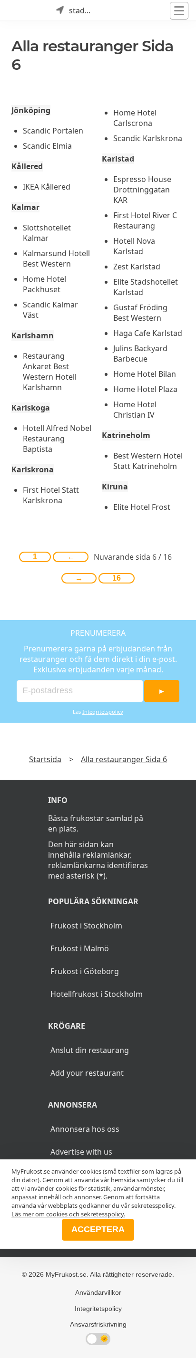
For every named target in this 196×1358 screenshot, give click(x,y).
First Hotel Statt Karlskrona (51, 495)
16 (116, 578)
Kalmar (25, 207)
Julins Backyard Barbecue (140, 353)
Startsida (45, 759)
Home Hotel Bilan (144, 374)
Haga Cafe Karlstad (147, 333)
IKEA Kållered (46, 187)
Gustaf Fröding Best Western (140, 312)
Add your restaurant (87, 1073)
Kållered (27, 166)
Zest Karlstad (136, 266)
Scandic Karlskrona (147, 138)
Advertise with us (81, 1152)
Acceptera (98, 1229)
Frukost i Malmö (79, 948)
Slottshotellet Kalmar (47, 232)
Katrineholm (126, 435)
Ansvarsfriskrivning (98, 1324)
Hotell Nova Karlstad (134, 246)
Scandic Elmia (47, 146)
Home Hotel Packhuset (44, 284)
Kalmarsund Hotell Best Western (56, 258)
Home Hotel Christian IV (135, 409)
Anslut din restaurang (89, 1050)
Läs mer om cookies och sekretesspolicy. (68, 1214)
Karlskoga (30, 407)
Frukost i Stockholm (86, 925)
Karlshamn (32, 335)
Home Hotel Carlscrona (135, 117)
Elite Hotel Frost (141, 507)
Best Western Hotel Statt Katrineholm (148, 460)
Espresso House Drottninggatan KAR (142, 189)
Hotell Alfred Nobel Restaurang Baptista (57, 438)
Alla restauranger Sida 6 (124, 759)
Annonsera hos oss (84, 1129)
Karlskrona (32, 469)
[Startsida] (19, 10)
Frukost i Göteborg (84, 971)
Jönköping (30, 110)
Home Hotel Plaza (145, 389)
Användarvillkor (98, 1292)
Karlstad (118, 158)
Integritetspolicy (102, 711)
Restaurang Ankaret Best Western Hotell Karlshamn (50, 371)
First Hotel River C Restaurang (145, 220)
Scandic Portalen (53, 130)
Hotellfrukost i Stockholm (96, 994)
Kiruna (115, 486)
